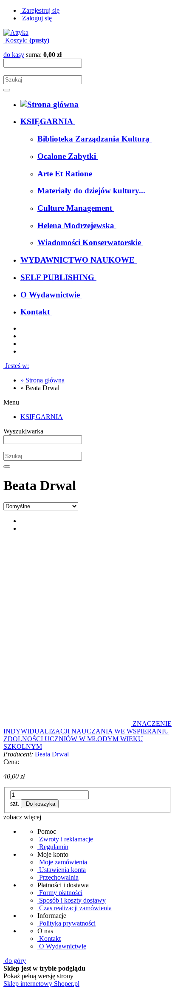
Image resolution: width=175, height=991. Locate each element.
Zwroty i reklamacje (65, 839)
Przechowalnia (58, 877)
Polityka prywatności (66, 923)
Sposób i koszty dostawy (71, 900)
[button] (22, 817)
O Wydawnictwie (61, 946)
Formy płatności (59, 892)
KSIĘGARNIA (41, 416)
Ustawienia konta (61, 869)
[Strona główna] (15, 32)
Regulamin (52, 846)
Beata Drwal (52, 754)
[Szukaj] (6, 90)
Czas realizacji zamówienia (74, 908)
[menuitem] (47, 121)
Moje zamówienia (62, 862)
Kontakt (49, 938)
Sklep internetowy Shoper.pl (41, 983)
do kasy (13, 54)
